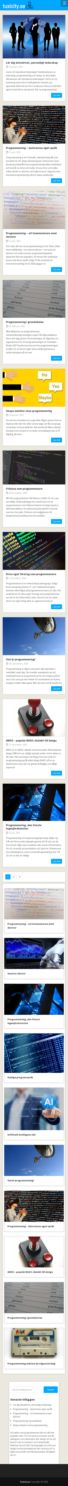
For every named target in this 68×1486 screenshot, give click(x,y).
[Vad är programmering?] (34, 636)
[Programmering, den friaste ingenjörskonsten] (34, 802)
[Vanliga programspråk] (34, 1053)
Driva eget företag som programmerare (31, 574)
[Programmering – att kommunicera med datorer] (34, 210)
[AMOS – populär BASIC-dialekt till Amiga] (34, 717)
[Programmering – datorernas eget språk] (34, 125)
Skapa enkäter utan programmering (29, 411)
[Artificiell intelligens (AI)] (34, 1109)
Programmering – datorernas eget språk (31, 148)
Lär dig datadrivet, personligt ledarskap (32, 62)
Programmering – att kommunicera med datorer (31, 234)
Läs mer (56, 95)
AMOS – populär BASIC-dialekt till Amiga (31, 740)
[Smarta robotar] (34, 953)
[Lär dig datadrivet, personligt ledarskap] (34, 36)
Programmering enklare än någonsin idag (31, 1363)
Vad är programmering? (21, 659)
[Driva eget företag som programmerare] (34, 551)
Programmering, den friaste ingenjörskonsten (24, 826)
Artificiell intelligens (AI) (21, 1134)
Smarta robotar (16, 973)
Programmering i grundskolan (25, 322)
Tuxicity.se (25, 1481)
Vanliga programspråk (20, 1077)
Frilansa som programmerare (24, 488)
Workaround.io (38, 1451)
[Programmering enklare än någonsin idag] (34, 1343)
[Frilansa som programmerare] (34, 467)
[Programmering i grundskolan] (34, 299)
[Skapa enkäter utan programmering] (34, 388)
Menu (64, 3)
